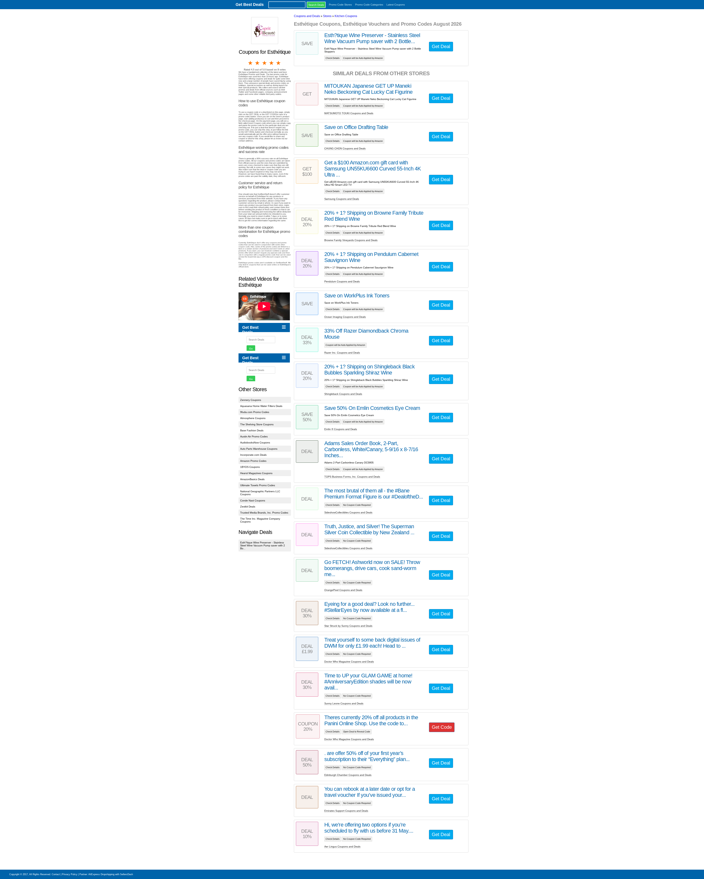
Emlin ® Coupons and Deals (340, 429)
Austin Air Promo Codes (254, 436)
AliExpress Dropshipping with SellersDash (110, 874)
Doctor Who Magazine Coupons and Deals (349, 661)
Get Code (442, 727)
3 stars (264, 62)
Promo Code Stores (340, 4)
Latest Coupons (395, 4)
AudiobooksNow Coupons (255, 442)
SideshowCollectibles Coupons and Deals (348, 512)
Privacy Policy (69, 874)
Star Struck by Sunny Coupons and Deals (348, 625)
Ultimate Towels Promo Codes (257, 485)
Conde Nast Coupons (252, 500)
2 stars (257, 62)
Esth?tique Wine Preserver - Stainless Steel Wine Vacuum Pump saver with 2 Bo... (262, 545)
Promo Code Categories (369, 4)
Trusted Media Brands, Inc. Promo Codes (264, 512)
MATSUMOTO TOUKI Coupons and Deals (348, 113)
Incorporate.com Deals (253, 454)
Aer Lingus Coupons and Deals (342, 846)
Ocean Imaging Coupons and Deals (345, 316)
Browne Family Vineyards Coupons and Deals (350, 240)
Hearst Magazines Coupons (256, 473)
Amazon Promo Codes (253, 460)
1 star (250, 62)
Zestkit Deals (247, 506)
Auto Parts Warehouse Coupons (258, 448)
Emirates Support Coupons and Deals (346, 810)
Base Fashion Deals (251, 430)
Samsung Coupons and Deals (341, 198)
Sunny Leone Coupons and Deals (343, 703)
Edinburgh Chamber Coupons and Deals (347, 775)
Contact (56, 874)
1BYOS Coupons (250, 466)
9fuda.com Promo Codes (254, 412)
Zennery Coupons (250, 399)
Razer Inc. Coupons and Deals (342, 352)
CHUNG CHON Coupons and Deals (345, 148)
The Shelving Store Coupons (257, 424)
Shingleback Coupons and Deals (343, 393)
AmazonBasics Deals (252, 479)
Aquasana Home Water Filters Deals (261, 406)
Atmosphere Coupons (252, 418)
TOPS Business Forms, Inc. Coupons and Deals (352, 476)
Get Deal (441, 46)
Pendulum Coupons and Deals (342, 281)
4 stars (271, 62)
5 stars (278, 62)
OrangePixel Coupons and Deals (343, 590)
